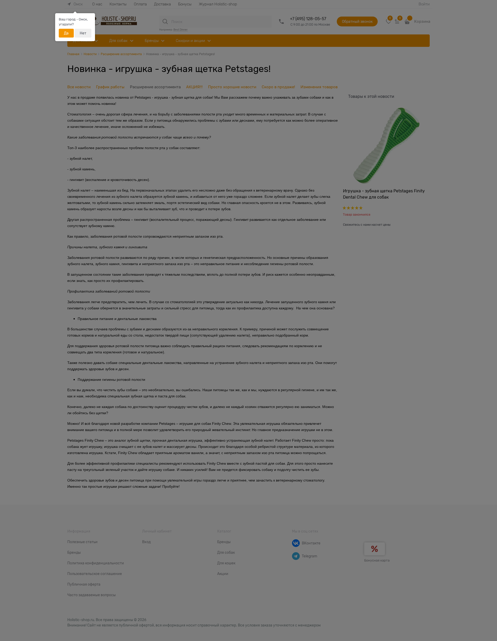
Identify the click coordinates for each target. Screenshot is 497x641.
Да (66, 33)
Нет (83, 33)
